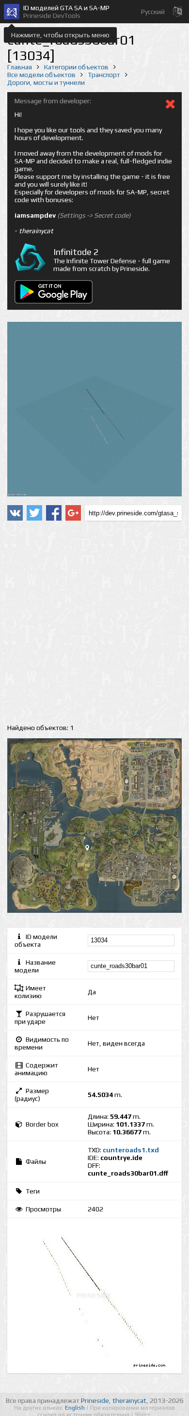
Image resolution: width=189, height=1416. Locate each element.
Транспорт (104, 75)
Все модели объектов (41, 75)
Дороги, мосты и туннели (46, 82)
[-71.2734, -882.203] (91, 850)
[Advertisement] (94, 622)
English (75, 1407)
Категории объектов (76, 67)
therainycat (129, 1400)
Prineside (95, 1400)
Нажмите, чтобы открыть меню (60, 35)
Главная (19, 67)
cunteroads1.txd (131, 1150)
